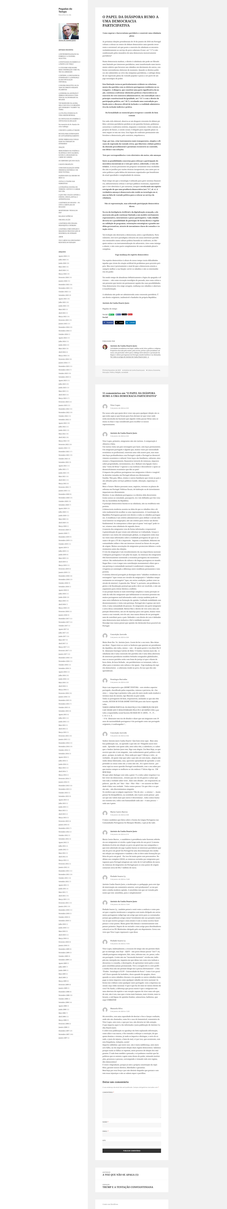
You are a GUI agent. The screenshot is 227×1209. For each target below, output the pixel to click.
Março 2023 (63, 398)
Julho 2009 (62, 967)
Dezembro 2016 (64, 658)
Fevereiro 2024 (64, 359)
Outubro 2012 (63, 835)
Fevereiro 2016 (64, 693)
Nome (105, 1122)
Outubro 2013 (63, 793)
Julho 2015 (62, 718)
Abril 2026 (62, 270)
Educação (106, 372)
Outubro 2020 (63, 501)
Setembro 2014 (64, 754)
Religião (118, 372)
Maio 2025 (62, 309)
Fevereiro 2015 (64, 736)
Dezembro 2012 (64, 828)
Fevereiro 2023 (64, 402)
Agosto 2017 (63, 629)
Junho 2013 (62, 807)
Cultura (150, 370)
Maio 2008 (62, 1013)
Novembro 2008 (64, 995)
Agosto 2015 (63, 715)
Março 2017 (63, 647)
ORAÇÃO (62, 147)
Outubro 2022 (63, 416)
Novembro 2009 (64, 953)
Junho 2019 (62, 555)
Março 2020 (63, 526)
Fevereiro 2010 (64, 942)
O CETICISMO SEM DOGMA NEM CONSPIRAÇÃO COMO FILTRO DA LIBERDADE (69, 70)
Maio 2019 (62, 558)
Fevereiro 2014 (64, 778)
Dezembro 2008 (64, 992)
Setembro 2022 (64, 420)
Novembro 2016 (64, 661)
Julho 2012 (62, 846)
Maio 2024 (62, 348)
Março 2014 (63, 775)
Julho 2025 (62, 302)
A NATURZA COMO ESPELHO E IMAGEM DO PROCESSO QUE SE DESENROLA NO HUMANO (69, 231)
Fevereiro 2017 (64, 651)
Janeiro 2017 (63, 654)
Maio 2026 (62, 267)
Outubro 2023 (63, 373)
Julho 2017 (62, 633)
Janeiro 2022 (63, 448)
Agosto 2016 (63, 672)
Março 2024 (63, 356)
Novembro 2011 (64, 874)
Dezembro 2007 (64, 1031)
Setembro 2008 (64, 1002)
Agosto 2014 (63, 757)
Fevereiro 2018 (64, 611)
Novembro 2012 (64, 832)
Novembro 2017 (64, 622)
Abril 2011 (62, 896)
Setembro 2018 (64, 587)
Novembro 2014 (64, 746)
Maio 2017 (62, 640)
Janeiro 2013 (63, 825)
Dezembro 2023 (64, 366)
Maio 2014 (62, 768)
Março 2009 (63, 981)
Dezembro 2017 (64, 619)
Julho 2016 (62, 675)
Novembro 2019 (64, 540)
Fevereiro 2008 (64, 1024)
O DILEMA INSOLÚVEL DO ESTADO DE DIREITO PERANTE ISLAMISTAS (69, 87)
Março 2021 (63, 484)
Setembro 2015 (64, 711)
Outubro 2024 (63, 334)
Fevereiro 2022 (64, 444)
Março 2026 (63, 274)
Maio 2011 (62, 892)
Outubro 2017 (63, 626)
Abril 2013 (62, 814)
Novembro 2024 (64, 331)
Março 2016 (63, 690)
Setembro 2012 (64, 839)
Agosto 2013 (63, 800)
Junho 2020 (62, 516)
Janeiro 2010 (63, 945)
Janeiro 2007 (63, 1038)
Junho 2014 (62, 764)
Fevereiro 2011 (64, 903)
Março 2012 (63, 860)
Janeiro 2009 (63, 988)
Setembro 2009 (64, 960)
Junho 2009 (62, 970)
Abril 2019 (62, 562)
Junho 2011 (62, 889)
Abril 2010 (62, 935)
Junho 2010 (62, 928)
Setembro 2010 (64, 921)
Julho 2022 (62, 427)
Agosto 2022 (63, 423)
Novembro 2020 (64, 498)
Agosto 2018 (63, 590)
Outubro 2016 (63, 665)
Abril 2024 (62, 352)
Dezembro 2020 (64, 494)
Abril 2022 (62, 437)
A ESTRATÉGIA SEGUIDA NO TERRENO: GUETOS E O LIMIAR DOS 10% (69, 189)
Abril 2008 (62, 1017)
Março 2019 (63, 565)
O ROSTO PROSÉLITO (66, 164)
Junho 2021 (62, 473)
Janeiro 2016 (63, 697)
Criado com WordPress (110, 1204)
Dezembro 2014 (64, 743)
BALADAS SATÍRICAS (66, 216)
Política (112, 372)
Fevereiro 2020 (64, 530)
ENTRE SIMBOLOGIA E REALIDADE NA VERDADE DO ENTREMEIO (69, 141)
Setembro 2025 (64, 295)
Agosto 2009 (63, 963)
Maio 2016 (62, 683)
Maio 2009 (62, 974)
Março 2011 (63, 899)
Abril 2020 (62, 523)
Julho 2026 (62, 260)
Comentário (108, 1092)
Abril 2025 (62, 313)
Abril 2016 (62, 686)
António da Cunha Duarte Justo (134, 370)
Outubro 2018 (63, 583)
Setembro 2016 (64, 668)
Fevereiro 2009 (64, 985)
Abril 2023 (62, 395)
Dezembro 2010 (64, 910)
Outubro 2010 (63, 917)
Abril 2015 (62, 729)
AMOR (61, 237)
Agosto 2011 (63, 885)
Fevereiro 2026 (64, 277)
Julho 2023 (62, 384)
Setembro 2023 (64, 377)
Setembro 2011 (64, 882)
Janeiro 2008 (63, 1027)
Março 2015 (63, 732)
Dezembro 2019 (64, 537)
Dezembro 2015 (64, 700)
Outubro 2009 (63, 956)
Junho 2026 (62, 263)
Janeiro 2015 (63, 739)
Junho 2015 (62, 722)
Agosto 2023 (63, 380)
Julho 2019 (62, 551)
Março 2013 (63, 818)
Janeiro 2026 (63, 281)
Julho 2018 (62, 594)
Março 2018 (63, 608)
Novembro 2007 (64, 1034)
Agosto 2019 (63, 547)
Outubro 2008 (63, 999)
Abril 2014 (62, 771)
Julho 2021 (62, 469)
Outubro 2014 (63, 750)
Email (105, 1131)
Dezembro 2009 (64, 949)
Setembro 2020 (64, 505)
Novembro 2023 (64, 370)
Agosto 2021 (63, 466)
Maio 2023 (62, 391)
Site (104, 1140)
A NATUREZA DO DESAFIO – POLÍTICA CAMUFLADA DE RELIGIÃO (69, 205)
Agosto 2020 (63, 508)
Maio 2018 (62, 601)
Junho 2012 (62, 850)
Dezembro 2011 (64, 871)
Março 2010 (63, 938)
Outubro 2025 (63, 292)
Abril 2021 (62, 480)
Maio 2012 (62, 853)
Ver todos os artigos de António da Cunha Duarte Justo (128, 357)
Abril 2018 (62, 604)
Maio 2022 (62, 434)
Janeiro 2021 (63, 491)
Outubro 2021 (63, 459)
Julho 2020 (62, 512)
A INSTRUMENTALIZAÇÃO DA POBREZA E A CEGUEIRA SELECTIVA (69, 56)
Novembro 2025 (64, 288)
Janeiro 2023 (63, 405)
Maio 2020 (62, 519)
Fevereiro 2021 (64, 487)
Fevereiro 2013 (64, 821)
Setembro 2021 (64, 462)
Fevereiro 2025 (64, 320)
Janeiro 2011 (63, 906)
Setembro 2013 (64, 796)
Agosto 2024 (63, 338)
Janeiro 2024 (63, 363)
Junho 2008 (62, 1009)
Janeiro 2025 (63, 324)
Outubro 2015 (63, 707)
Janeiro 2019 (63, 572)
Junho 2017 (62, 636)
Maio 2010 (62, 931)
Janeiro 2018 (63, 615)
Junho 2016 (62, 679)
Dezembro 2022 (64, 409)
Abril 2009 (62, 977)
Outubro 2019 (63, 544)
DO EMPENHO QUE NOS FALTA (69, 161)
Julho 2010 (62, 924)
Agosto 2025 (63, 299)
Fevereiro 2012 (64, 864)
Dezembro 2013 (64, 786)
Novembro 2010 (64, 914)
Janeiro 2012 (63, 867)
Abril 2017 (62, 643)
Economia (156, 370)
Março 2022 (63, 441)
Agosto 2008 (63, 1006)
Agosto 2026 (63, 256)
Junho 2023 (62, 388)
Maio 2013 (62, 810)
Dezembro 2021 (64, 452)
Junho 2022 (62, 430)
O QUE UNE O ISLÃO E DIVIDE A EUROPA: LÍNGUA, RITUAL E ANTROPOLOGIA (69, 197)
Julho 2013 (62, 803)
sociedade (124, 372)
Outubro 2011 (63, 878)
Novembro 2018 (64, 579)
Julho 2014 (62, 761)
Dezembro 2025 (64, 285)
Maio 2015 (62, 725)
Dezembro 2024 (64, 327)
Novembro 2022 (64, 412)
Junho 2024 (62, 345)
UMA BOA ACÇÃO (64, 220)
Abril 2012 (62, 857)
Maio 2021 (62, 476)
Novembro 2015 (64, 704)
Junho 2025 (62, 306)
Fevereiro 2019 (64, 569)
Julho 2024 (62, 341)
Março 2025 (63, 317)
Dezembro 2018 (64, 576)
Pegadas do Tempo (65, 10)
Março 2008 (63, 1020)
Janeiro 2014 (63, 782)
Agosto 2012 (63, 842)
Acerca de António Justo (67, 40)
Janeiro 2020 (63, 533)
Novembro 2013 (64, 789)
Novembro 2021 (64, 455)
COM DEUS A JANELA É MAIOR (69, 130)
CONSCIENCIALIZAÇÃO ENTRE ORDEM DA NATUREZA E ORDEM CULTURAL (69, 170)
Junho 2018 (62, 597)
